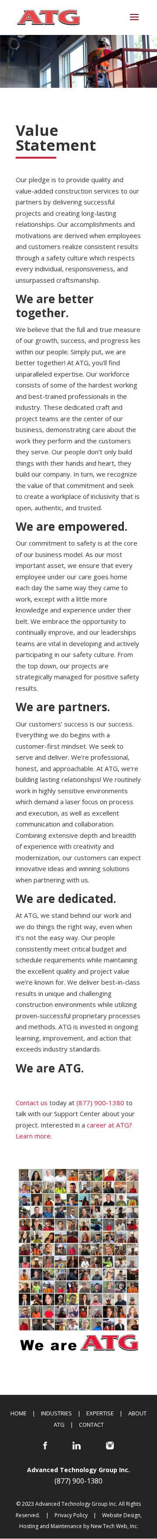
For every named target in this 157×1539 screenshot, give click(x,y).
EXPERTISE (100, 1413)
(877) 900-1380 (100, 1102)
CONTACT (91, 1424)
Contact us (32, 1102)
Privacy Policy (71, 1515)
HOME (18, 1413)
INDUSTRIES (56, 1413)
